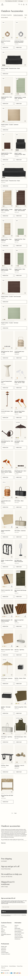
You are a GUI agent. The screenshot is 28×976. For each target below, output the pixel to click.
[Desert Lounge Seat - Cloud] (7, 519)
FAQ (2, 928)
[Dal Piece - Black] (7, 754)
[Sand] (4, 586)
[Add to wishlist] (11, 37)
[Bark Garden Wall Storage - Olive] (21, 579)
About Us (16, 925)
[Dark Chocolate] (3, 93)
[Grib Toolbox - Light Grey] (7, 725)
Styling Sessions (18, 931)
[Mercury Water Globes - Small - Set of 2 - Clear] (21, 370)
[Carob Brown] (3, 348)
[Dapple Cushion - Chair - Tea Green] (21, 258)
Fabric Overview (18, 934)
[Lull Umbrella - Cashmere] (7, 667)
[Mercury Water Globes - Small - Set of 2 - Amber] (7, 459)
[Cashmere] (2, 93)
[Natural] (17, 348)
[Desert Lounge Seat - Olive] (21, 696)
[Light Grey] (18, 497)
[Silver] (2, 348)
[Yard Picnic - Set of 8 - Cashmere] (21, 754)
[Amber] (17, 378)
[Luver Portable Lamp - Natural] (7, 489)
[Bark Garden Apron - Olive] (21, 725)
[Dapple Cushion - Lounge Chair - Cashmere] (7, 198)
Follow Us (3, 967)
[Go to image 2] (24, 95)
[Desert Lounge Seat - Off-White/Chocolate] (7, 609)
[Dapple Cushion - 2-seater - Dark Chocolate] (14, 287)
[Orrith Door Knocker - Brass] (7, 30)
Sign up (4, 911)
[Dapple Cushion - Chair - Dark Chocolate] (7, 258)
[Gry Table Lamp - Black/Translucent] (21, 549)
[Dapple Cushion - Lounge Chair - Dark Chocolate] (21, 198)
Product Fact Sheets (19, 937)
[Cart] (24, 4)
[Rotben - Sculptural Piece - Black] (7, 549)
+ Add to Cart (5, 47)
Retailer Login (4, 946)
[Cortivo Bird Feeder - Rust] (7, 400)
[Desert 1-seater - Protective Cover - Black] (21, 142)
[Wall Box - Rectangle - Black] (7, 696)
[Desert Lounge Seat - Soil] (7, 579)
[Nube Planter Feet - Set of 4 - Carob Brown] (21, 459)
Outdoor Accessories (18, 15)
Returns (2, 931)
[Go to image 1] (18, 95)
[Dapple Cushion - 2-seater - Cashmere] (14, 115)
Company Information (5, 954)
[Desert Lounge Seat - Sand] (7, 638)
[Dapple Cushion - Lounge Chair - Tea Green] (21, 86)
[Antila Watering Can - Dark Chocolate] (7, 430)
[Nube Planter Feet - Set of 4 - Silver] (7, 340)
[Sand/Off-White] (3, 527)
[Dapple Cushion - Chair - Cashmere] (7, 228)
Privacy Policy (19, 966)
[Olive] (18, 437)
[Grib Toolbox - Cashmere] (21, 519)
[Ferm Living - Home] (2, 4)
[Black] (2, 65)
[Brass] (2, 37)
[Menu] (26, 4)
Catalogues (3, 951)
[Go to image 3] (8, 409)
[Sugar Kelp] (4, 527)
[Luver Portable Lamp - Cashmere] (21, 340)
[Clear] (16, 378)
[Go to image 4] (11, 409)
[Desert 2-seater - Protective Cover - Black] (14, 58)
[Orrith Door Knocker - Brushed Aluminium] (21, 30)
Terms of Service (4, 966)
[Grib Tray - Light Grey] (21, 638)
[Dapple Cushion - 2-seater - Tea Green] (14, 313)
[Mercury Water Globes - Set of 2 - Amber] (21, 400)
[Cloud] (2, 527)
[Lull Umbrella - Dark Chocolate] (21, 430)
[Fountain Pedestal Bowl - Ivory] (7, 370)
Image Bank (3, 948)
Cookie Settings (12, 966)
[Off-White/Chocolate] (2, 616)
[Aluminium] (3, 37)
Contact (2, 925)
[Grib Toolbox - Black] (21, 489)
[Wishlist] (21, 4)
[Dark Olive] (17, 762)
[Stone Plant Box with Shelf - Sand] (7, 784)
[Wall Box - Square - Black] (21, 667)
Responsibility (17, 928)
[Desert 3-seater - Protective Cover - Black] (14, 171)
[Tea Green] (4, 93)
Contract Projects (4, 952)
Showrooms (3, 949)
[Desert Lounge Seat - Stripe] (21, 609)
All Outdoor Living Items (6, 15)
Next (15, 813)
